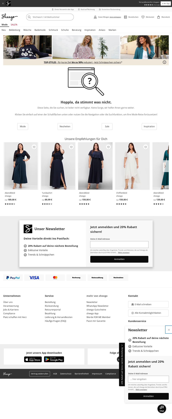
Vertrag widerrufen (39, 373)
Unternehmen (12, 295)
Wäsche (27, 29)
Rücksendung (52, 305)
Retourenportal (53, 309)
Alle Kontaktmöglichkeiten (148, 312)
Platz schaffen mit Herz (14, 317)
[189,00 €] (21, 166)
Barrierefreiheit (82, 373)
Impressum (97, 373)
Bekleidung (14, 29)
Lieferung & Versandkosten (58, 317)
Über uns (8, 302)
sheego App (92, 313)
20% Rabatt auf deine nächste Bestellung (122, 366)
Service (49, 295)
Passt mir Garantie (96, 320)
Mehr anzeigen (141, 389)
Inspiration (90, 29)
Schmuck (53, 29)
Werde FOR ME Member (99, 317)
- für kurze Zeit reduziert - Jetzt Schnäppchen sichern (82, 62)
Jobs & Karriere (11, 309)
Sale (107, 126)
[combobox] (55, 17)
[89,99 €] (58, 166)
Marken (112, 29)
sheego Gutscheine (96, 309)
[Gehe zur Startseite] (10, 17)
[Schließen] (3, 3)
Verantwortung (11, 305)
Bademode (40, 29)
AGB (55, 373)
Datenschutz (65, 373)
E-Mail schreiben (141, 305)
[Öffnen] (164, 62)
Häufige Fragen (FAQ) (55, 320)
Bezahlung (50, 313)
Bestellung (50, 302)
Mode (5, 24)
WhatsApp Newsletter (98, 305)
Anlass (102, 29)
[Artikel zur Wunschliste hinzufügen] (34, 146)
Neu (4, 29)
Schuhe (65, 29)
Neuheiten (65, 126)
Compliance (9, 313)
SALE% (14, 24)
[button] (166, 166)
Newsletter (92, 302)
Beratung (76, 29)
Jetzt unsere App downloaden (44, 352)
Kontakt (133, 295)
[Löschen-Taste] (71, 17)
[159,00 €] (95, 166)
